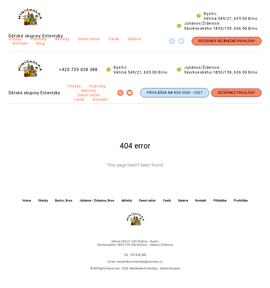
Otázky (15, 39)
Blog (40, 43)
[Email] (181, 41)
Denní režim (89, 39)
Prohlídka (241, 200)
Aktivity (62, 39)
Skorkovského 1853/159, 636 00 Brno (220, 28)
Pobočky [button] (38, 39)
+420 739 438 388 (78, 69)
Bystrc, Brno (63, 200)
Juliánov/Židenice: (202, 23)
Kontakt (20, 43)
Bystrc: (211, 13)
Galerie (134, 39)
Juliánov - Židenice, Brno (97, 200)
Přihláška (220, 200)
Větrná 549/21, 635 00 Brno (230, 18)
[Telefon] (172, 41)
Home (27, 200)
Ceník (114, 39)
